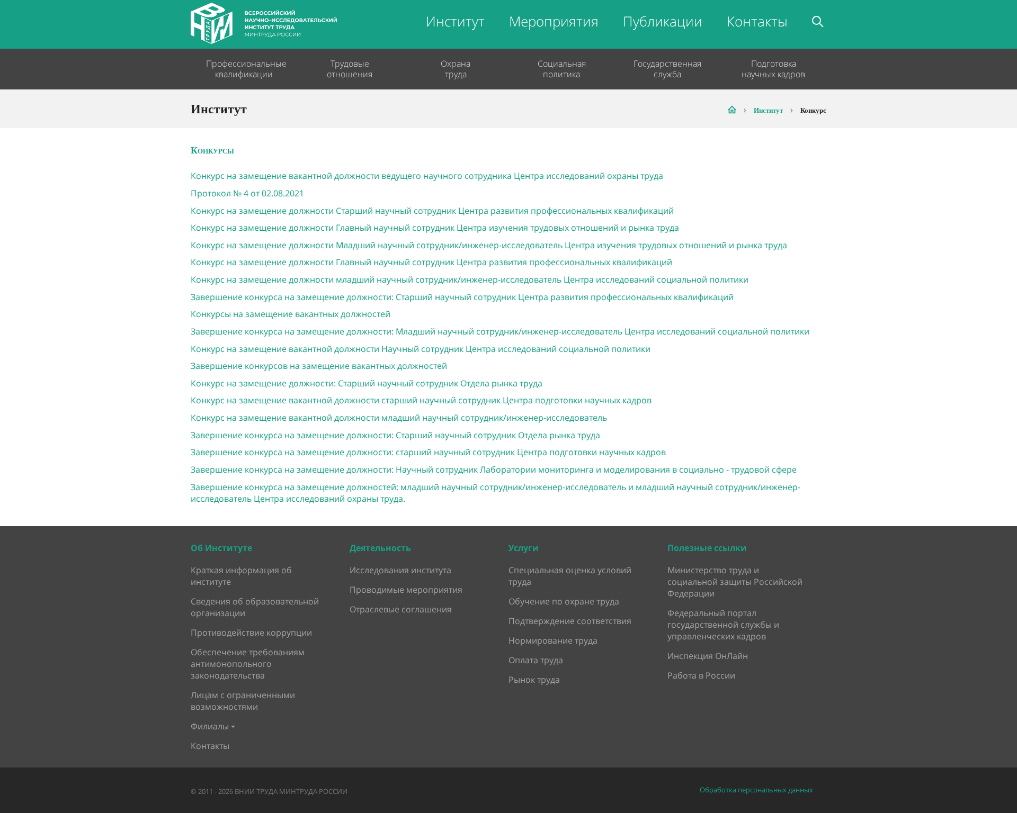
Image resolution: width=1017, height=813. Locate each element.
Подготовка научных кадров (773, 69)
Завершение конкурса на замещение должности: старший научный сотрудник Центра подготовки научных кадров (428, 452)
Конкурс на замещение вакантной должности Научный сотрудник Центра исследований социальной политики (420, 349)
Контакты (757, 21)
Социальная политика (562, 69)
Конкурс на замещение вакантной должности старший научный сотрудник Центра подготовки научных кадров (421, 400)
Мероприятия (554, 21)
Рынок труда (534, 679)
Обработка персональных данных (756, 790)
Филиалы (210, 726)
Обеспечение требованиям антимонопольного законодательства (248, 663)
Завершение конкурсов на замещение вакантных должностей (319, 366)
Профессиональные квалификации (243, 69)
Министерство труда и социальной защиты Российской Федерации (734, 581)
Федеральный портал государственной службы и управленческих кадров (723, 624)
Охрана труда (455, 69)
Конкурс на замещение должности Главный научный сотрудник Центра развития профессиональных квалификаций (431, 262)
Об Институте (221, 548)
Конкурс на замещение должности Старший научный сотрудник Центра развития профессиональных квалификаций (432, 210)
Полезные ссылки (707, 548)
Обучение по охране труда (563, 601)
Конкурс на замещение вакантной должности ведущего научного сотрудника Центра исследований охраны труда (427, 176)
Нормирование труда (552, 640)
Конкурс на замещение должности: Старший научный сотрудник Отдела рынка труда (366, 383)
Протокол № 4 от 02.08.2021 (247, 193)
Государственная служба (667, 69)
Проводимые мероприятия (406, 589)
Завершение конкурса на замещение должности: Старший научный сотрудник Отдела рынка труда (395, 435)
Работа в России (701, 675)
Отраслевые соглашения (401, 609)
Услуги (523, 548)
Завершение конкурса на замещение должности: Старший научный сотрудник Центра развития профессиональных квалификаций (462, 297)
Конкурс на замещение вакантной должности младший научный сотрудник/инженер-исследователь (399, 417)
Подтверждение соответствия (569, 621)
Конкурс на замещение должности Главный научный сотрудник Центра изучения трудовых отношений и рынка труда (435, 227)
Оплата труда (535, 660)
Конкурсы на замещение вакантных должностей (290, 314)
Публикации (662, 21)
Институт (455, 21)
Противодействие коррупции (251, 632)
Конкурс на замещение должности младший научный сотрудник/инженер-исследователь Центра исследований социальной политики (469, 279)
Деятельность (380, 548)
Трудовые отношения (349, 69)
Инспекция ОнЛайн (707, 656)
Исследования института (400, 570)
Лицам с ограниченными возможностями (243, 700)
